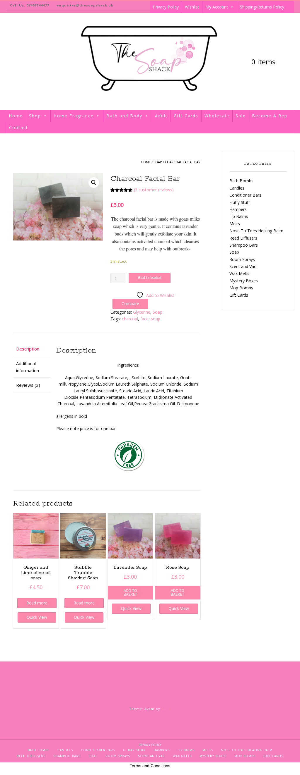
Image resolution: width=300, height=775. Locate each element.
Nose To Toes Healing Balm (256, 230)
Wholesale (216, 115)
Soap (158, 162)
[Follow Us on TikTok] (9, 62)
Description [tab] (27, 349)
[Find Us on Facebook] (19, 62)
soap (155, 319)
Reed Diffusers (243, 238)
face (144, 319)
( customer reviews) (154, 190)
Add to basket (149, 278)
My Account (216, 7)
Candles (236, 188)
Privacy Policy (166, 7)
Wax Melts (239, 273)
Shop (35, 115)
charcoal (130, 319)
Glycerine (141, 312)
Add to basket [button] (130, 592)
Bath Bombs (241, 180)
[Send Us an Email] (29, 62)
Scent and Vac (242, 266)
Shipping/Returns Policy (262, 7)
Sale (241, 115)
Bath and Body (124, 115)
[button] (93, 182)
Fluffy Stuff (239, 202)
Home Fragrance (74, 115)
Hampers (238, 209)
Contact (18, 127)
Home (16, 115)
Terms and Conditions (150, 765)
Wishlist (192, 7)
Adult (161, 115)
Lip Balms (238, 216)
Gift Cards (186, 115)
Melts (234, 223)
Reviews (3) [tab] (28, 385)
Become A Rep (269, 115)
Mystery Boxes (243, 280)
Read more (36, 603)
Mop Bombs (241, 288)
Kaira (166, 709)
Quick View (37, 617)
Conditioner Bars (245, 195)
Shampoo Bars (243, 245)
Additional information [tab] (27, 366)
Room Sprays (242, 259)
